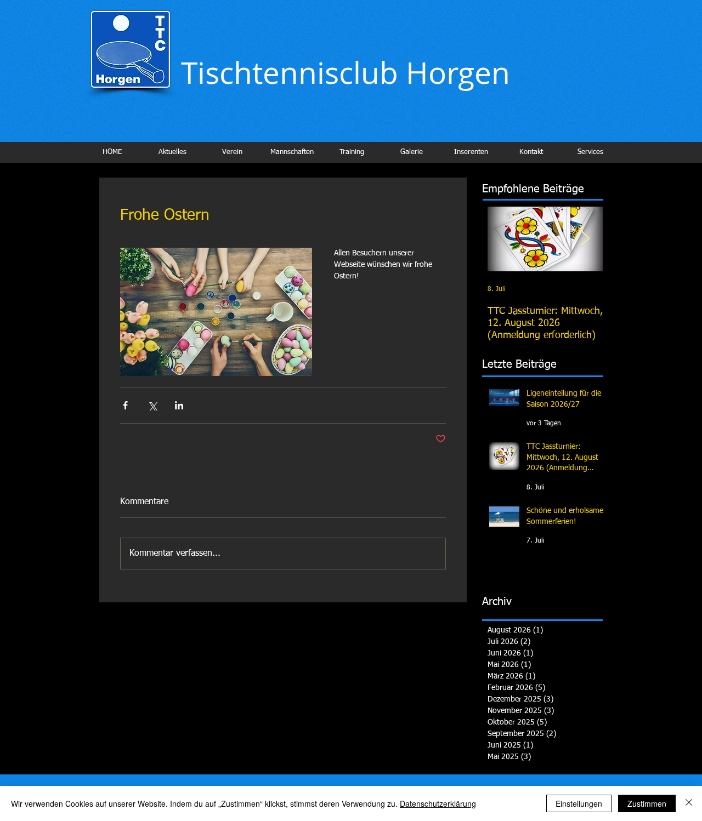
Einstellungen (579, 803)
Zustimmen (646, 803)
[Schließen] (688, 803)
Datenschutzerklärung (438, 803)
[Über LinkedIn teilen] (179, 405)
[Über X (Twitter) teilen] (152, 405)
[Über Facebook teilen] (125, 405)
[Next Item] (585, 239)
